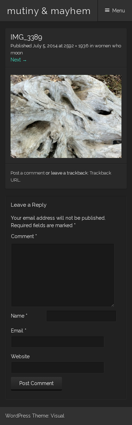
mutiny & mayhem (49, 11)
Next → (19, 60)
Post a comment (28, 173)
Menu (118, 10)
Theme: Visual (48, 416)
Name (19, 316)
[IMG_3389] (66, 156)
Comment (24, 236)
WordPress (18, 416)
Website (20, 356)
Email (18, 330)
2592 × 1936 (76, 45)
